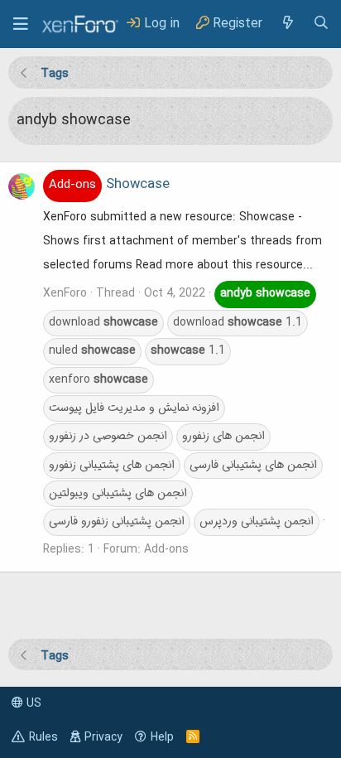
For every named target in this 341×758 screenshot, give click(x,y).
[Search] (321, 23)
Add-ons (166, 549)
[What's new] (287, 23)
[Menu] (20, 24)
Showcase (109, 185)
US (32, 703)
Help (162, 737)
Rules (43, 737)
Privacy (103, 737)
